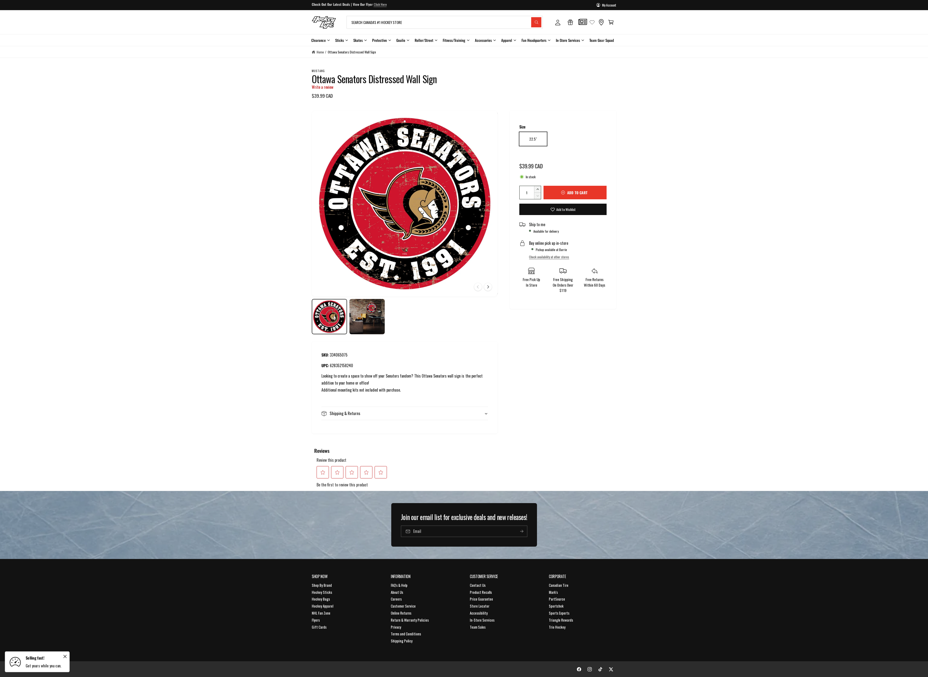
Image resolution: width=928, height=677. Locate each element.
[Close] (65, 656)
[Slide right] (488, 287)
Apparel (506, 40)
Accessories (483, 40)
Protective (379, 40)
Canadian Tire (558, 585)
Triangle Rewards (561, 620)
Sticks (339, 40)
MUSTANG (318, 71)
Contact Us (478, 585)
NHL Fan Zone (321, 613)
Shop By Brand (322, 585)
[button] (611, 22)
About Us (397, 592)
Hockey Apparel (322, 606)
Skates (358, 40)
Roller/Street (424, 40)
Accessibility (479, 613)
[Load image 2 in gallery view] (367, 316)
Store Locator (479, 606)
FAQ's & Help (399, 585)
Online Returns (401, 613)
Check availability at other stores (549, 256)
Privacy (396, 627)
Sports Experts (559, 613)
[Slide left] (478, 287)
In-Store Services (568, 40)
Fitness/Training (454, 40)
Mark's (553, 592)
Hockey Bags (321, 599)
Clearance (318, 40)
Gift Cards (319, 627)
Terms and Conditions (406, 633)
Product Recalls (481, 592)
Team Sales (478, 627)
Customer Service (403, 606)
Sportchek (556, 606)
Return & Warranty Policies (410, 620)
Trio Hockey (557, 627)
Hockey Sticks (322, 592)
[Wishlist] (592, 22)
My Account (609, 4)
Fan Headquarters (534, 40)
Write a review (322, 87)
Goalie (400, 40)
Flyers (316, 620)
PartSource (557, 599)
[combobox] (445, 22)
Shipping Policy (402, 640)
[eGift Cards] (570, 22)
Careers (396, 599)
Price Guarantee (481, 599)
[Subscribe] (521, 531)
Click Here (380, 4)
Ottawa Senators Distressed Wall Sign (352, 51)
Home (320, 51)
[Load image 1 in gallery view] (329, 316)
